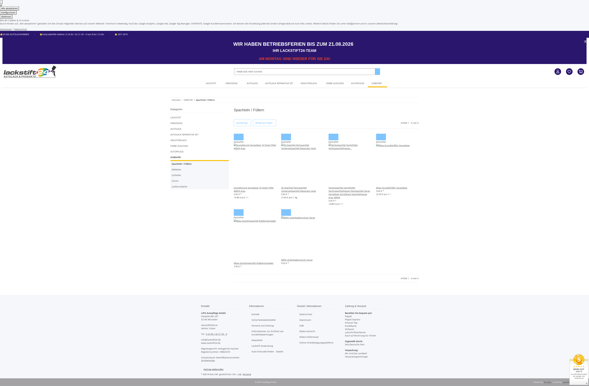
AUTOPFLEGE (177, 151)
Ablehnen (6, 16)
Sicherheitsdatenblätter (264, 319)
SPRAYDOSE (176, 123)
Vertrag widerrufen (213, 369)
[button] (558, 72)
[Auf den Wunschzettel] (241, 137)
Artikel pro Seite (263, 122)
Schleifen (176, 175)
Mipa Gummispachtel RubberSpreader (254, 263)
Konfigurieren (8, 12)
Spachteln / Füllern (182, 163)
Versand (247, 374)
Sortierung (241, 122)
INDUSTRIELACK (178, 140)
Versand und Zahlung (263, 325)
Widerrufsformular (309, 337)
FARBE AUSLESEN (179, 145)
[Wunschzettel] (569, 72)
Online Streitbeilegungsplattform (316, 342)
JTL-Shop (548, 382)
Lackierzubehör (179, 186)
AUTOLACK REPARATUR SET (184, 134)
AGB (301, 325)
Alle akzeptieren (9, 8)
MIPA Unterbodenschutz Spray (297, 259)
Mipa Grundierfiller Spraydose (391, 187)
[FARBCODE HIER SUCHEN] (377, 71)
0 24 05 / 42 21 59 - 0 (216, 334)
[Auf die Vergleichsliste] (236, 137)
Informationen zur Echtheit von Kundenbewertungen (268, 333)
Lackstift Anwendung (262, 345)
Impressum (6, 29)
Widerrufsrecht (307, 331)
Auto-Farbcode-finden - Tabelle (267, 351)
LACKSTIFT (175, 117)
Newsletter (257, 340)
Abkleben (176, 169)
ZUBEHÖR (175, 157)
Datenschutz (20, 29)
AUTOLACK (175, 128)
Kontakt (255, 314)
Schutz (175, 180)
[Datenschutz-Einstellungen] (1, 2)
